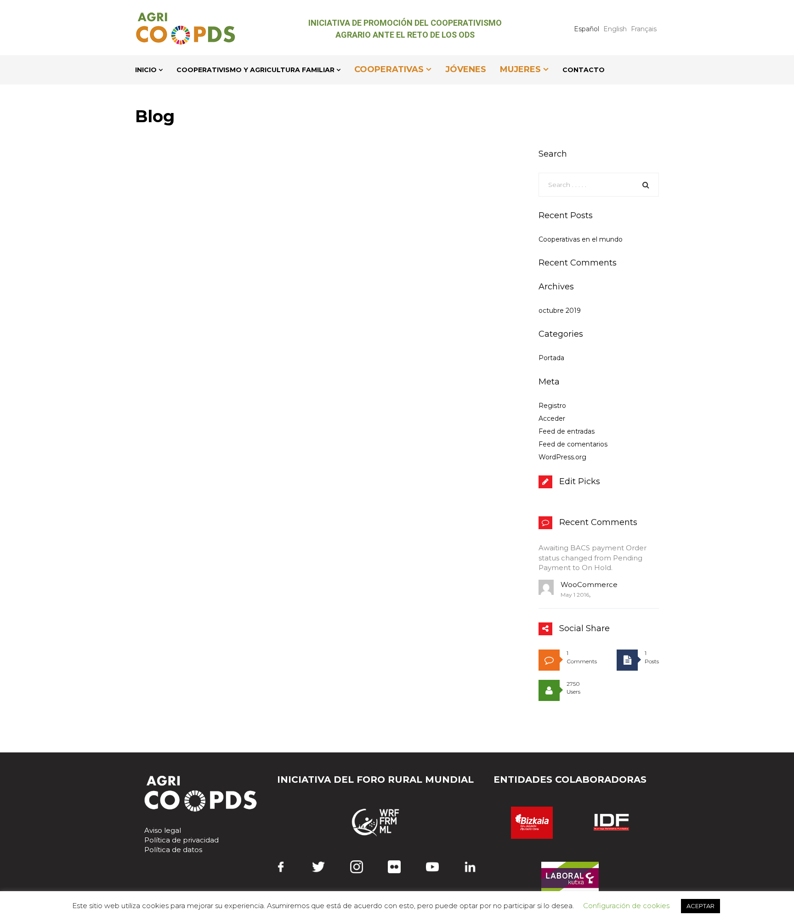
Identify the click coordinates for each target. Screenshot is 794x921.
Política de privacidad (181, 840)
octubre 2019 (560, 310)
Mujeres (520, 69)
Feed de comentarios (573, 444)
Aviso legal (162, 830)
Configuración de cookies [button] (626, 905)
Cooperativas (389, 69)
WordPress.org (562, 457)
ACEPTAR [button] (700, 906)
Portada (551, 358)
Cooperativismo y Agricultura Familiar (255, 70)
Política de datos (173, 849)
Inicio (146, 70)
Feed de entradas (567, 431)
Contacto (583, 70)
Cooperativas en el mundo (581, 239)
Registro (552, 405)
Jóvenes (465, 69)
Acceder (552, 418)
